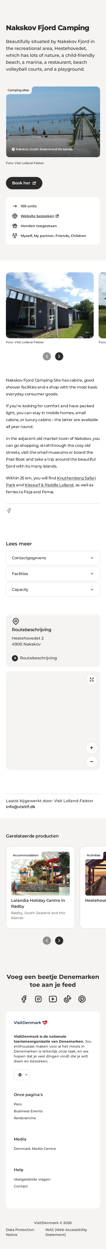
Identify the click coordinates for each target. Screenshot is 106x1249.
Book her (21, 183)
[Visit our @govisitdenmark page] (67, 999)
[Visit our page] (38, 999)
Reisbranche (25, 1118)
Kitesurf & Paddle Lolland (49, 485)
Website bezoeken (37, 216)
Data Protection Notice (20, 1232)
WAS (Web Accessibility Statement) (66, 1232)
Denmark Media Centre (35, 1148)
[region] (53, 720)
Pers (18, 1104)
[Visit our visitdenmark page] (53, 999)
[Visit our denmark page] (23, 999)
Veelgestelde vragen (32, 1179)
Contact (21, 1186)
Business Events (28, 1111)
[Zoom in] (92, 748)
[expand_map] (91, 679)
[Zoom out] (92, 762)
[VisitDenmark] (31, 1022)
